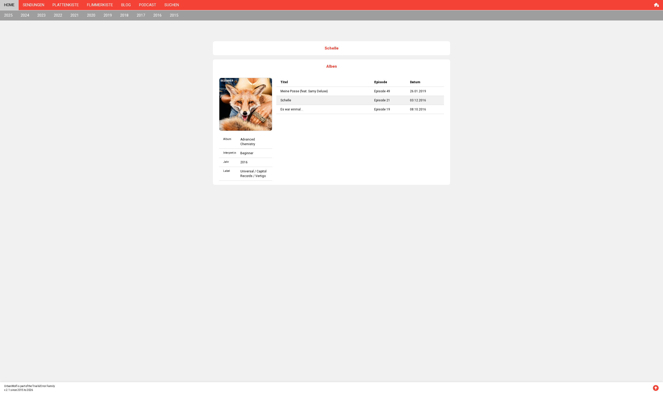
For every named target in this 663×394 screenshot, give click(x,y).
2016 (157, 15)
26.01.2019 (418, 91)
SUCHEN (171, 5)
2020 (91, 15)
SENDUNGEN (33, 5)
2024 (25, 15)
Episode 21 (382, 100)
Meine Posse (289, 91)
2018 (124, 15)
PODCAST (147, 5)
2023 (41, 15)
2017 (141, 15)
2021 (74, 15)
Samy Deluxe (317, 91)
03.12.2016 (418, 100)
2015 (174, 15)
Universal (247, 171)
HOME (9, 5)
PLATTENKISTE (66, 5)
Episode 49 (382, 91)
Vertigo (260, 176)
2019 (108, 15)
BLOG (126, 5)
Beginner (246, 153)
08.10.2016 (418, 109)
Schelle (285, 100)
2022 (58, 15)
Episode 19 (382, 109)
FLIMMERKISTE (100, 5)
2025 (8, 15)
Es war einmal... (291, 109)
